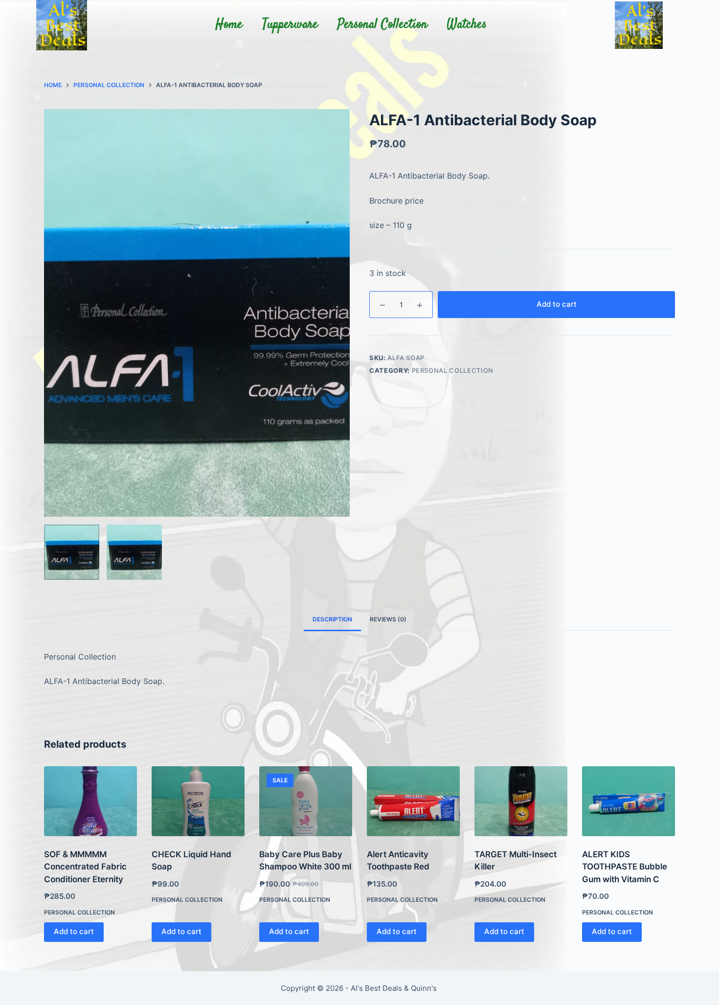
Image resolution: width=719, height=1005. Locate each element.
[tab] (332, 619)
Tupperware (290, 25)
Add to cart (557, 304)
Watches (467, 25)
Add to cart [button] (74, 931)
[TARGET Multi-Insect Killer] (520, 801)
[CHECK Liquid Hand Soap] (198, 801)
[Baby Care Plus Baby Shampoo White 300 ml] (305, 801)
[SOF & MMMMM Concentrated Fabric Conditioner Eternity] (90, 801)
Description (332, 619)
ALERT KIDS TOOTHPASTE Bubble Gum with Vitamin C (624, 866)
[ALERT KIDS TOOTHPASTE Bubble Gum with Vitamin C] (628, 801)
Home (229, 25)
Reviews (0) (388, 619)
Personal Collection (382, 25)
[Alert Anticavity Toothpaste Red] (413, 801)
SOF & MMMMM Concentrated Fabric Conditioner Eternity (85, 866)
